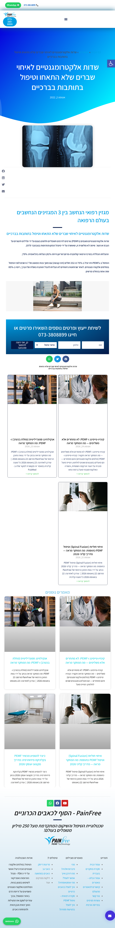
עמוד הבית (95, 864)
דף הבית (96, 52)
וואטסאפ (9, 921)
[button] (65, 19)
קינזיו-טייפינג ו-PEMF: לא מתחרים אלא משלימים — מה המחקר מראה (83, 441)
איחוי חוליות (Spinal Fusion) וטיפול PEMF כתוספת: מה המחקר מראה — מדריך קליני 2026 (83, 550)
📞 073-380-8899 (31, 5)
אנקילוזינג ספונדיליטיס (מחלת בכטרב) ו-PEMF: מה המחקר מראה (32, 441)
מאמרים (84, 52)
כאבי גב (46, 869)
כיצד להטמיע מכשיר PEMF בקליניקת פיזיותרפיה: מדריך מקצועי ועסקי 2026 (30, 760)
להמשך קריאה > (83, 473)
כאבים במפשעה (42, 873)
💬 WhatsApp (13, 5)
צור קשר (96, 896)
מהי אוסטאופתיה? (66, 882)
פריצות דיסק (44, 864)
